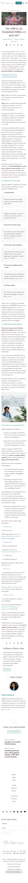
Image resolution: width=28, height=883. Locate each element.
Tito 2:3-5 (20, 58)
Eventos (14, 791)
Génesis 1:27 (10, 238)
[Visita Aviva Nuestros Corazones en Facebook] (6, 811)
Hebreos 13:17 (5, 609)
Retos (14, 780)
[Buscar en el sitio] (23, 3)
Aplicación (14, 788)
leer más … (8, 709)
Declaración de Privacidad (14, 864)
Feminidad (21, 39)
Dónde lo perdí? (19, 52)
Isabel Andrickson (7, 39)
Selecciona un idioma (13, 872)
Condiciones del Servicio (14, 867)
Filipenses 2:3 (14, 607)
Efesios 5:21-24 (9, 595)
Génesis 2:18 (7, 258)
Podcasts (14, 774)
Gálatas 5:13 (5, 538)
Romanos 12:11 (18, 587)
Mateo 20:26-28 (6, 536)
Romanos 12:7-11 (15, 552)
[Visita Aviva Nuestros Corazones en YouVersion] (25, 811)
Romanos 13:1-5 (6, 607)
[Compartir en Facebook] (10, 45)
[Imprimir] (21, 45)
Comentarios (14, 41)
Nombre (4, 824)
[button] (26, 3)
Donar (19, 3)
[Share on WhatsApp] (14, 45)
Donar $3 (7, 669)
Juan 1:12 (9, 296)
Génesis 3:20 (18, 278)
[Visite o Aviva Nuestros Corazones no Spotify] (17, 811)
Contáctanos (14, 796)
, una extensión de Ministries (14, 860)
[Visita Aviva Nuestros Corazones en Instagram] (3, 811)
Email (3, 828)
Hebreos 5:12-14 (6, 552)
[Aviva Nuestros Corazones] (8, 3)
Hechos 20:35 (16, 536)
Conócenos (14, 799)
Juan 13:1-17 (17, 534)
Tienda (14, 785)
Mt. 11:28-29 (19, 500)
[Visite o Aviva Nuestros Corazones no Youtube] (14, 811)
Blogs (14, 777)
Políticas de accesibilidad (14, 869)
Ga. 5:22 (4, 496)
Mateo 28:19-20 (8, 587)
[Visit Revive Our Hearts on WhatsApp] (10, 811)
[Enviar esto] (18, 45)
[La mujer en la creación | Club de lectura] (2, 10)
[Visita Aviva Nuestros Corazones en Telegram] (21, 811)
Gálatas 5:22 (7, 565)
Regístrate (6, 832)
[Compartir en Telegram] (6, 45)
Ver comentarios (14, 732)
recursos (20, 158)
